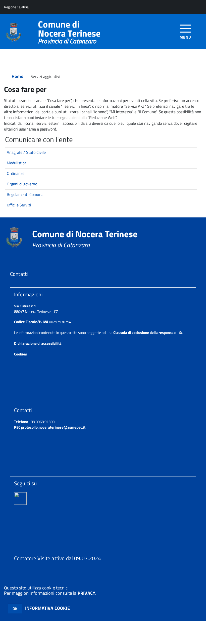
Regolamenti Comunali (26, 194)
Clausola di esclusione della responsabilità (147, 332)
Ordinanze (15, 173)
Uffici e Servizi (19, 205)
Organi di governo (22, 184)
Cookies (20, 354)
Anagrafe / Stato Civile (26, 152)
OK (15, 608)
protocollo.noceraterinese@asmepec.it (53, 427)
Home (17, 76)
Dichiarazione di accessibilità (38, 343)
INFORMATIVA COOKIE (47, 608)
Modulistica (16, 163)
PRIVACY (86, 593)
